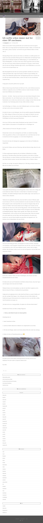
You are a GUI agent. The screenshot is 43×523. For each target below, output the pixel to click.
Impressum (17, 518)
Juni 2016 (4, 414)
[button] (39, 16)
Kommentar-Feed (5, 510)
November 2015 (5, 423)
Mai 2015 (4, 436)
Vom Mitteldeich (5, 497)
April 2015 (4, 438)
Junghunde (4, 479)
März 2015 (4, 440)
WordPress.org (5, 512)
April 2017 (4, 412)
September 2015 (5, 427)
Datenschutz (22, 518)
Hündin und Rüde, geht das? (6, 377)
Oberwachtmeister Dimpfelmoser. (7, 383)
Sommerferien (4, 488)
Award (3, 453)
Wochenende (4, 499)
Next (40, 6)
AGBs (26, 518)
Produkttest (4, 486)
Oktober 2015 (4, 425)
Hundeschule (4, 473)
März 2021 (4, 397)
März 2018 (4, 408)
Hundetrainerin (5, 477)
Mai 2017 (4, 410)
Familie (4, 466)
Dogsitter (4, 462)
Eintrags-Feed (4, 508)
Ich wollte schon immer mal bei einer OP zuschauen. (9, 381)
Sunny (3, 490)
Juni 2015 (4, 434)
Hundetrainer (4, 475)
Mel (3, 484)
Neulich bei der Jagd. (5, 385)
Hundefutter (4, 471)
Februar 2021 (4, 399)
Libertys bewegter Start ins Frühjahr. (7, 379)
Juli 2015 (4, 432)
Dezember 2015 (5, 421)
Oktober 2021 (4, 395)
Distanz (4, 460)
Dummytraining (5, 464)
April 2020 (4, 401)
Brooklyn (4, 458)
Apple (3, 451)
